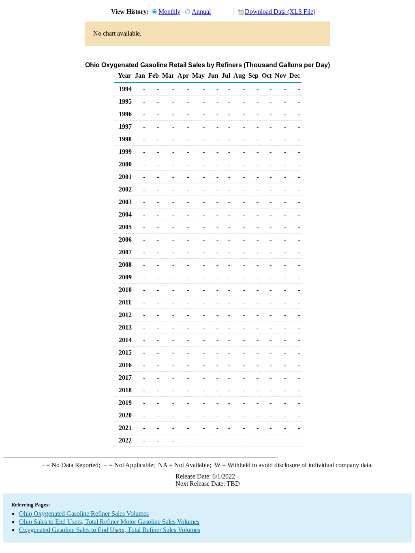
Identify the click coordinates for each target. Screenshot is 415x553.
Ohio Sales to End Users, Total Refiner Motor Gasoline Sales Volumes (109, 521)
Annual (201, 11)
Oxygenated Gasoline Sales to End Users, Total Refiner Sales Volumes (109, 529)
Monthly (169, 11)
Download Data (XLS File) (280, 11)
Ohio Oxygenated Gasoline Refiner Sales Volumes (84, 513)
